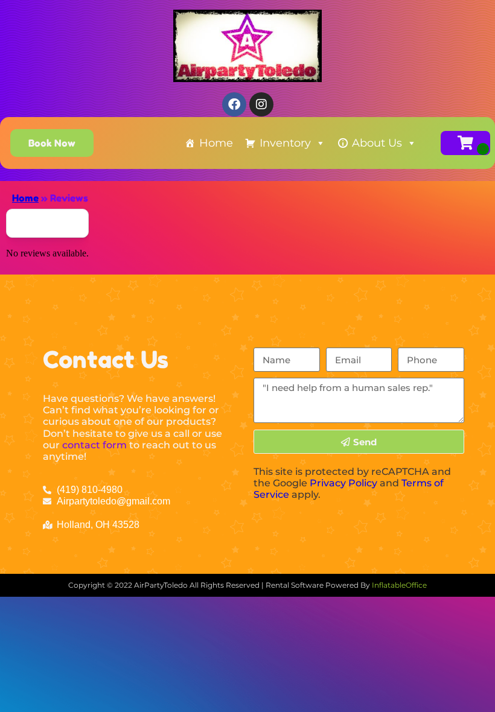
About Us (377, 143)
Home (216, 143)
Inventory (285, 143)
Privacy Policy (343, 483)
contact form (94, 445)
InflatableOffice (399, 585)
